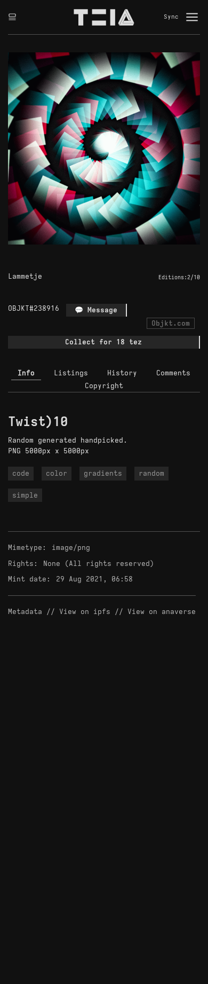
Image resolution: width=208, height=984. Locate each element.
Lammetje (25, 276)
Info (26, 372)
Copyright (104, 385)
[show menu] (192, 17)
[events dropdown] (12, 17)
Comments (173, 372)
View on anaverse (161, 611)
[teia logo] (104, 17)
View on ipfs (84, 611)
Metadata (25, 611)
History (122, 372)
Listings (71, 372)
